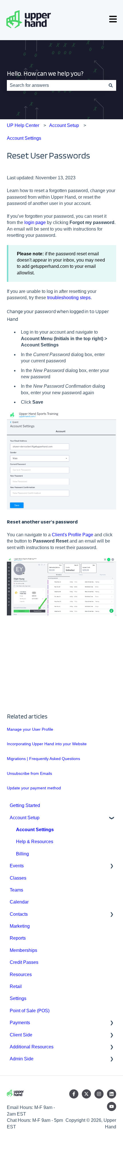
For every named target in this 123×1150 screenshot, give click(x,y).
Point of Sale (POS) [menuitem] (29, 1010)
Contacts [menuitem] (19, 914)
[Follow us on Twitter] (86, 1093)
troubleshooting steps (69, 297)
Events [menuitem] (17, 865)
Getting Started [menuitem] (25, 805)
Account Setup (64, 125)
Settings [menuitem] (18, 998)
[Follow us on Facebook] (73, 1093)
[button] (111, 818)
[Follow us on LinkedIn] (111, 1093)
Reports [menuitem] (18, 938)
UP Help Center (23, 125)
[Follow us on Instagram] (99, 1093)
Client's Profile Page (72, 534)
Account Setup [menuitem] (24, 817)
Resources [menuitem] (21, 974)
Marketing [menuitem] (20, 926)
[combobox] (56, 85)
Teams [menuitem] (16, 890)
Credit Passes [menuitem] (24, 962)
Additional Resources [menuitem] (31, 1046)
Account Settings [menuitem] (35, 829)
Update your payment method (34, 788)
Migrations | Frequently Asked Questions (43, 758)
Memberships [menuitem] (23, 950)
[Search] (110, 85)
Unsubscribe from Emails (29, 773)
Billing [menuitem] (22, 853)
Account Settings (24, 138)
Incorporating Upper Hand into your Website (47, 744)
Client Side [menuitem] (21, 1034)
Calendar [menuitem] (19, 902)
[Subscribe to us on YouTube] (111, 1106)
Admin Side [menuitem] (21, 1058)
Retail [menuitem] (16, 986)
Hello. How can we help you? (45, 73)
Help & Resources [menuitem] (34, 841)
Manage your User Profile (30, 729)
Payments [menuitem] (20, 1022)
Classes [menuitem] (18, 878)
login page (35, 222)
